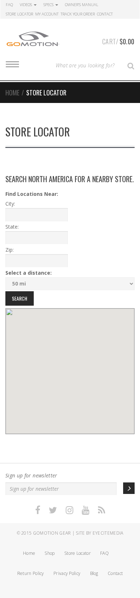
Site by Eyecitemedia (99, 533)
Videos (26, 4)
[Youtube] (85, 510)
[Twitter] (53, 510)
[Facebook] (37, 510)
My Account (47, 14)
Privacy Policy (66, 573)
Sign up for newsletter (31, 475)
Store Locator (19, 14)
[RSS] (101, 510)
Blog (94, 573)
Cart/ (118, 41)
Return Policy (30, 573)
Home (12, 92)
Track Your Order (78, 14)
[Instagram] (69, 510)
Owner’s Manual (81, 4)
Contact (105, 14)
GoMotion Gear (52, 533)
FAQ (9, 4)
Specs (49, 4)
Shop (50, 553)
